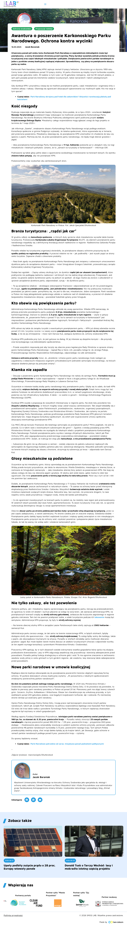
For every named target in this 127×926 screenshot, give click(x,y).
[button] (26, 799)
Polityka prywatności (13, 915)
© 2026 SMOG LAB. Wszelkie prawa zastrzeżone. (101, 915)
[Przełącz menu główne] (45, 4)
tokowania (99, 617)
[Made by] (115, 922)
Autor (35, 774)
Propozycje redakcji (44, 29)
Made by (103, 922)
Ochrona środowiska (22, 29)
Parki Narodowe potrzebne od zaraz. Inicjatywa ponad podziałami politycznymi (67, 744)
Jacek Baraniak (32, 47)
